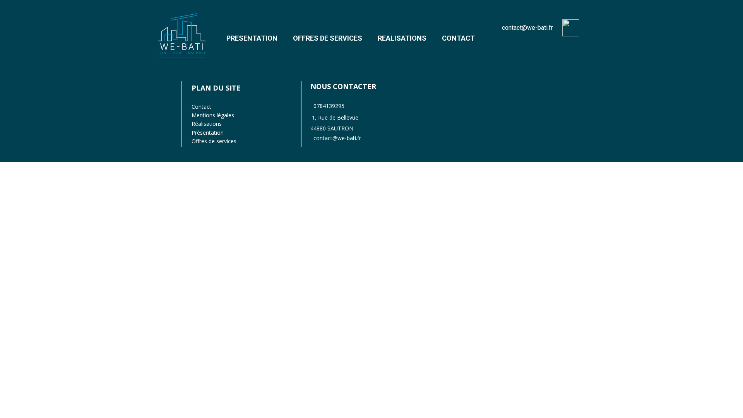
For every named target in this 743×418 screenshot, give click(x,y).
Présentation (208, 132)
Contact (201, 106)
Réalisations (207, 123)
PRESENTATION (251, 38)
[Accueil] (181, 34)
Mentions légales (213, 115)
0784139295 (328, 106)
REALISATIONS (402, 38)
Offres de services (214, 141)
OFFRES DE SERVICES (327, 38)
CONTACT (458, 38)
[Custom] (570, 27)
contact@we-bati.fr (527, 27)
